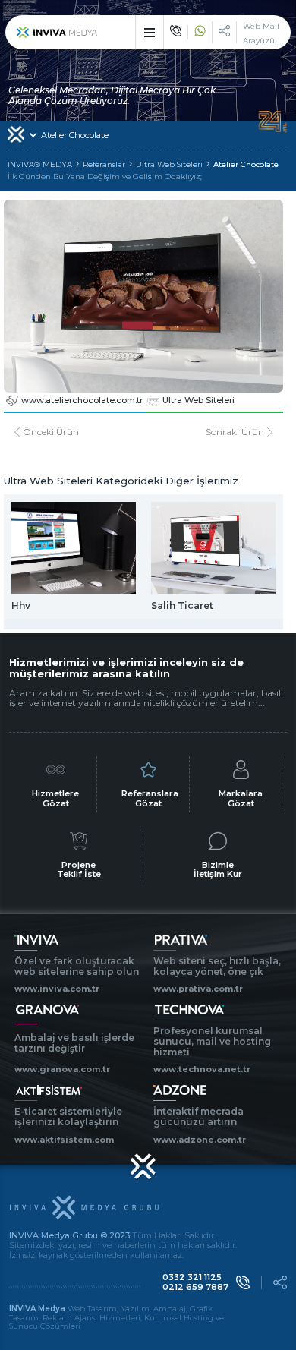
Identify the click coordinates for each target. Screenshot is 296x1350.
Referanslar (104, 164)
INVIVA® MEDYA (40, 164)
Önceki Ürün (51, 432)
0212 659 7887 (195, 1287)
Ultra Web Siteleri (169, 164)
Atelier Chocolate (246, 164)
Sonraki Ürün (235, 432)
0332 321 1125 (192, 1277)
